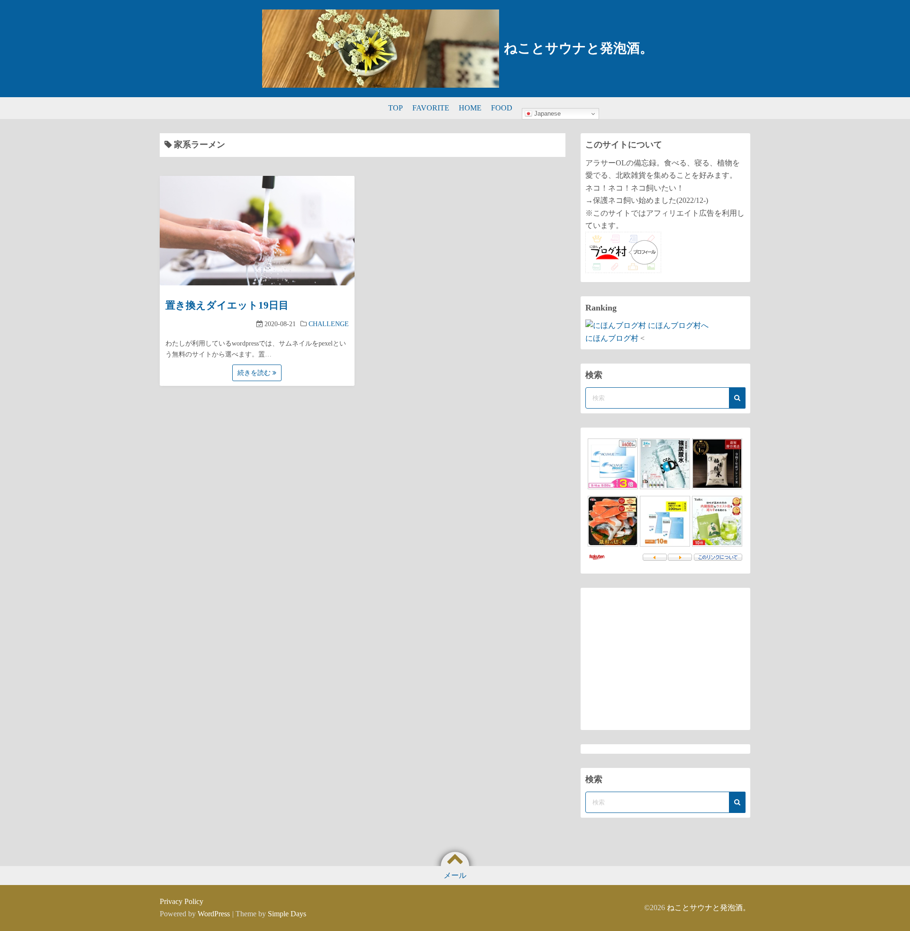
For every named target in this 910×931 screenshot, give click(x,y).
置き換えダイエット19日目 (227, 305)
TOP (395, 108)
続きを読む (255, 372)
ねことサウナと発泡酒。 (578, 48)
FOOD (501, 108)
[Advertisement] (665, 659)
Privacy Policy (181, 901)
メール (455, 875)
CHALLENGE (329, 324)
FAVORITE (430, 108)
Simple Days (287, 914)
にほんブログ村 (611, 338)
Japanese (546, 113)
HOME (470, 108)
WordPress (214, 914)
